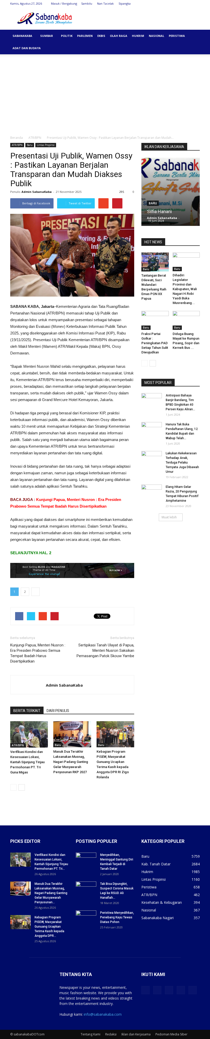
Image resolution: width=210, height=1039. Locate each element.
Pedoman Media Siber (171, 1034)
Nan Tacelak (105, 3)
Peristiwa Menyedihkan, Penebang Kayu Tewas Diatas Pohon (117, 917)
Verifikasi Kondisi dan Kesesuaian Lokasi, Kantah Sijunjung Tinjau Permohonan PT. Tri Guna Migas (27, 762)
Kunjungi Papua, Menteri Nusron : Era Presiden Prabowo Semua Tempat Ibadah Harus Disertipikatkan (37, 653)
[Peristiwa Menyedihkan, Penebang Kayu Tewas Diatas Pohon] (86, 917)
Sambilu (86, 3)
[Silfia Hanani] (170, 193)
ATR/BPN (34, 137)
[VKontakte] (187, 3)
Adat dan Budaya (27, 48)
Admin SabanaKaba (37, 192)
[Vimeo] (179, 3)
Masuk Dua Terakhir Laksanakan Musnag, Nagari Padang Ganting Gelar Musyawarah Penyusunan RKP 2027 (70, 762)
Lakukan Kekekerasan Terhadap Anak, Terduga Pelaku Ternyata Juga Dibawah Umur (182, 463)
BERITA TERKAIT (26, 711)
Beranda (16, 137)
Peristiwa (177, 36)
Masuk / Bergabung (64, 3)
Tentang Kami (90, 1034)
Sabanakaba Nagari (157, 917)
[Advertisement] (105, 93)
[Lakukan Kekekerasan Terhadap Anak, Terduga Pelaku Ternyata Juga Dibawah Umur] (151, 458)
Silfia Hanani (159, 211)
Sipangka (125, 3)
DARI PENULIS (58, 711)
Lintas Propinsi (46, 145)
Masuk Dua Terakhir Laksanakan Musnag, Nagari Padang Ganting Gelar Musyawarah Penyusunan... (51, 893)
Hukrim (138, 36)
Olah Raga (118, 36)
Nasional (156, 36)
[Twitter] (170, 3)
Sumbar (46, 36)
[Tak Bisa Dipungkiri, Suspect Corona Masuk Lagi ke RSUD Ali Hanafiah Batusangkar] (86, 888)
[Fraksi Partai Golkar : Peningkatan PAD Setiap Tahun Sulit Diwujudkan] (155, 320)
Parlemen (85, 36)
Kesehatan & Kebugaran (161, 902)
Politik (66, 36)
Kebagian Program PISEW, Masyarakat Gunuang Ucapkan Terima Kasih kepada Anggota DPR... (49, 927)
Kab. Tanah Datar (156, 864)
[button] (193, 36)
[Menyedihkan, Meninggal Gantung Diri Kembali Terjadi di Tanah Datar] (86, 860)
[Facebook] (162, 3)
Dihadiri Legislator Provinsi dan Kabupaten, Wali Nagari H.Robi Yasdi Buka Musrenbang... (185, 289)
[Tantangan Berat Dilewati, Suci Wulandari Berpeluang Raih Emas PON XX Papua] (155, 262)
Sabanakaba (22, 36)
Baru (30, 145)
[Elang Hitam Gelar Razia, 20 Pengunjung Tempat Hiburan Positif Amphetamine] (151, 492)
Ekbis (101, 36)
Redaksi (111, 1034)
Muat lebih (169, 517)
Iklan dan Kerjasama (136, 1034)
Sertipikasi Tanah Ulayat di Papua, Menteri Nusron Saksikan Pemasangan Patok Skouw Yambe (105, 650)
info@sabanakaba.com (103, 1014)
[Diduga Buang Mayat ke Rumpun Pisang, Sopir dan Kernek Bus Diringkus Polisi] (186, 320)
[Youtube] (196, 3)
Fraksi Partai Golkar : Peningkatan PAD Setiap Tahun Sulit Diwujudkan (154, 343)
